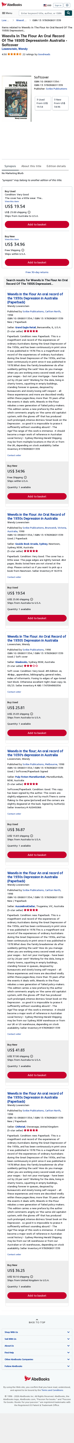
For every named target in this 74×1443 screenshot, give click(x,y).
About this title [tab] (31, 166)
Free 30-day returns (37, 272)
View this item (12, 201)
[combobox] (42, 13)
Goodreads (44, 54)
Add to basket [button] (37, 224)
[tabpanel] (35, 176)
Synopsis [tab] (10, 166)
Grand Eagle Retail (25, 327)
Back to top (37, 1322)
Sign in (58, 5)
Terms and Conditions (52, 1390)
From (42, 103)
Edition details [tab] (56, 166)
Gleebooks (21, 661)
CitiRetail (20, 1126)
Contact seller (14, 455)
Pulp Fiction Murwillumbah (30, 776)
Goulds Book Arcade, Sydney (31, 543)
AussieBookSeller (25, 906)
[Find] (68, 13)
